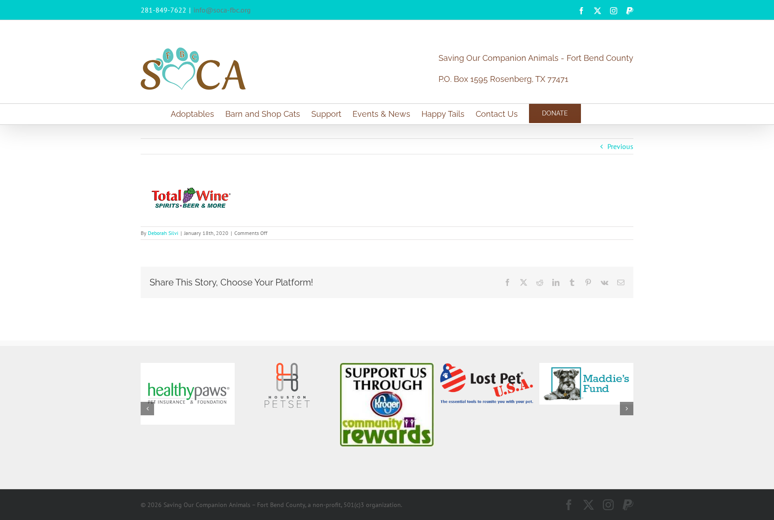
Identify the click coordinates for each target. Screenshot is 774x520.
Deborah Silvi (163, 233)
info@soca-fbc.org (222, 9)
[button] (147, 408)
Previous (620, 146)
